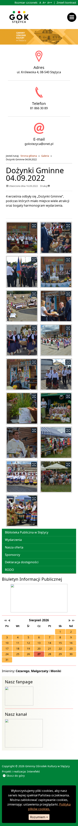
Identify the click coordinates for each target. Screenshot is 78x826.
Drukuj (44, 186)
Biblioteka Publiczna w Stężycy (26, 532)
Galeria (45, 155)
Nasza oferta (14, 547)
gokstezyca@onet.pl (39, 144)
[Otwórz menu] (72, 17)
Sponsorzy (12, 555)
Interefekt (33, 771)
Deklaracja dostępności (21, 562)
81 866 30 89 (39, 108)
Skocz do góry (15, 775)
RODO (9, 570)
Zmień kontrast (66, 2)
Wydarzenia (13, 540)
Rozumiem (39, 817)
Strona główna (28, 155)
